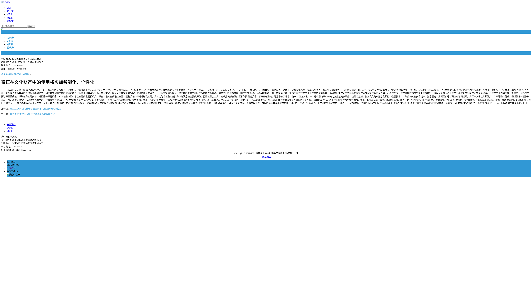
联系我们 (11, 21)
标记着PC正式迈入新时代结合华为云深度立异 (32, 114)
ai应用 (10, 17)
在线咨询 (11, 168)
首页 (9, 8)
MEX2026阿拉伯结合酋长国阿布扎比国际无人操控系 (36, 109)
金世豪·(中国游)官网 (11, 74)
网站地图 (266, 156)
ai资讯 (10, 14)
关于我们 (11, 11)
